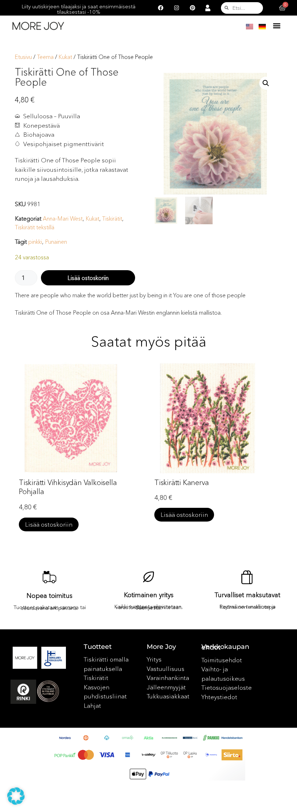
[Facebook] (160, 8)
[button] (277, 25)
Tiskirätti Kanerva (181, 482)
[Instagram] (176, 8)
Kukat (65, 57)
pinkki (35, 241)
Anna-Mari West (63, 218)
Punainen (56, 241)
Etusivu (23, 57)
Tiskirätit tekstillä (34, 227)
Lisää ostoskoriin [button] (48, 524)
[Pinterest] (192, 8)
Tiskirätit (112, 218)
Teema (45, 57)
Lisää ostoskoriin (88, 277)
